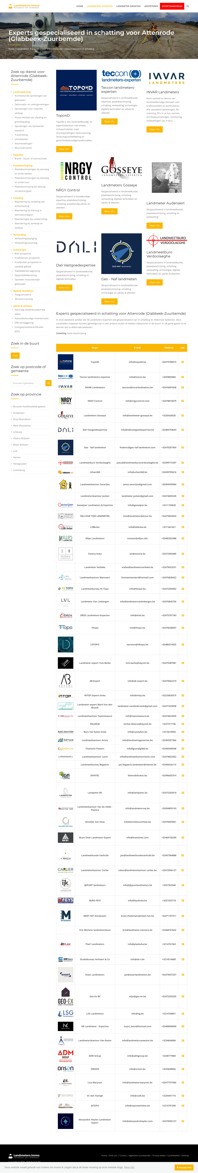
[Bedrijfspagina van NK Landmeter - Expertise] (183, 1026)
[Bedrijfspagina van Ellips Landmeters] (183, 538)
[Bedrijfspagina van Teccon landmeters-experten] (65, 376)
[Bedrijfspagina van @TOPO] (183, 1105)
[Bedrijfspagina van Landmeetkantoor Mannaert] (183, 577)
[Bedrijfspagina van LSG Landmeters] (183, 1013)
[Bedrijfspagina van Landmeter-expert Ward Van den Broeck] (183, 706)
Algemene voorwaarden (140, 1155)
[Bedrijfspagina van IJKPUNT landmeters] (183, 885)
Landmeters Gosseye (119, 185)
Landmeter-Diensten (128, 6)
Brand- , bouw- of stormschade (31, 158)
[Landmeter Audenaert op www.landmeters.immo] (166, 177)
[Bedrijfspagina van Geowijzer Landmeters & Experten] (183, 505)
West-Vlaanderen (22, 425)
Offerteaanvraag (172, 6)
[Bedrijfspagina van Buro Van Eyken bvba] (183, 731)
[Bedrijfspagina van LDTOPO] (183, 644)
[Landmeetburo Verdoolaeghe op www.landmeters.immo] (166, 239)
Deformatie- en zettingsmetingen (32, 104)
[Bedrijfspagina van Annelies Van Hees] (183, 821)
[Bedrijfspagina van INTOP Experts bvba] (183, 695)
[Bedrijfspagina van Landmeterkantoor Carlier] (65, 870)
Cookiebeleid (173, 1155)
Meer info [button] (129, 1167)
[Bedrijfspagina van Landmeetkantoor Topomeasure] (183, 716)
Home (79, 6)
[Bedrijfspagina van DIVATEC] (183, 775)
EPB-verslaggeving (24, 322)
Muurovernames (23, 147)
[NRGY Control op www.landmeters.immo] (76, 170)
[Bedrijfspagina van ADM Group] (183, 1055)
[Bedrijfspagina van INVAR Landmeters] (65, 387)
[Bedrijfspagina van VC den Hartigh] (183, 1095)
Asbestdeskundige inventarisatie (32, 318)
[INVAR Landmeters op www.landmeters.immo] (166, 78)
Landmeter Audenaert (165, 203)
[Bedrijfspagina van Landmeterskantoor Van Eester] (183, 1040)
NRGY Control (68, 190)
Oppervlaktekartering (26, 275)
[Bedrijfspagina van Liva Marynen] (183, 1082)
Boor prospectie (23, 253)
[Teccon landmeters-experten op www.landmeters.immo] (121, 75)
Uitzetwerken (21, 139)
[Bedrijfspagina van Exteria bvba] (183, 553)
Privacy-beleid (159, 1155)
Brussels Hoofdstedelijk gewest (29, 406)
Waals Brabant (20, 444)
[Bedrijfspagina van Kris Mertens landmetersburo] (183, 929)
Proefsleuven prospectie (27, 257)
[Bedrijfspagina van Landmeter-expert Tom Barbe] (183, 662)
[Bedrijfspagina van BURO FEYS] (183, 900)
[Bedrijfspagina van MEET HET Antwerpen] (183, 915)
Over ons (113, 1155)
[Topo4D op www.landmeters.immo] (76, 89)
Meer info (64, 149)
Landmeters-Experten (100, 6)
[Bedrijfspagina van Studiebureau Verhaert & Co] (183, 959)
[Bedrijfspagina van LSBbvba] (183, 527)
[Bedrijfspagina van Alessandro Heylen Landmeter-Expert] (183, 1121)
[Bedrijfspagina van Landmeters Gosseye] (65, 415)
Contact (123, 1155)
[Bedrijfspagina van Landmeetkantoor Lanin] (183, 756)
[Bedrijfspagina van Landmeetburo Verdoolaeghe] (65, 462)
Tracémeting (21, 134)
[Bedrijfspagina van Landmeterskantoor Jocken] (183, 495)
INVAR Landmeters (162, 92)
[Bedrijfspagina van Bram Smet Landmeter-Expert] (183, 837)
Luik (15, 450)
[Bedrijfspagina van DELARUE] (183, 723)
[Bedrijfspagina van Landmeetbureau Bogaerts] (183, 764)
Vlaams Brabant (21, 438)
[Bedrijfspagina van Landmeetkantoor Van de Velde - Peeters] (183, 808)
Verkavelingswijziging (26, 238)
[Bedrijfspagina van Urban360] (183, 472)
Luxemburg (19, 470)
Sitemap (185, 1155)
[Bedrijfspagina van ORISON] (183, 1068)
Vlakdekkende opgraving (27, 270)
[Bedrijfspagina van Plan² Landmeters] (183, 944)
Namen (17, 457)
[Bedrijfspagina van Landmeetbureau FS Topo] (183, 588)
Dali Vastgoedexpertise (75, 265)
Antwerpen (19, 412)
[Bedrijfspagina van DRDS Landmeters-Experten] (183, 615)
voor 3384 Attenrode (52, 48)
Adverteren (151, 6)
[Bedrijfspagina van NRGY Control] (65, 400)
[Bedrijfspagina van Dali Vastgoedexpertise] (65, 429)
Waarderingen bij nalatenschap (31, 219)
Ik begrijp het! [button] (184, 1167)
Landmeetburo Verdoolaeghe (159, 254)
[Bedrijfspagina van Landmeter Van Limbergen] (183, 601)
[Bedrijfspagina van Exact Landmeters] (183, 974)
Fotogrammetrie (23, 294)
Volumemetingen (23, 143)
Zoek (15, 355)
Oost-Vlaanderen (22, 419)
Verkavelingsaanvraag (26, 242)
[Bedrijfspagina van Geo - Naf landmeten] (65, 447)
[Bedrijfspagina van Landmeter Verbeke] (183, 567)
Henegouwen (20, 463)
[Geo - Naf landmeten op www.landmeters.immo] (121, 253)
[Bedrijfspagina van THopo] (183, 627)
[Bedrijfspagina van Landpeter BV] (183, 792)
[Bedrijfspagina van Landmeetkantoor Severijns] (183, 484)
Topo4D (63, 115)
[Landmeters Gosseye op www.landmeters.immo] (121, 168)
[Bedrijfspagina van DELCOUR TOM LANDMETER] (183, 516)
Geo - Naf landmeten (119, 279)
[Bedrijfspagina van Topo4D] (65, 361)
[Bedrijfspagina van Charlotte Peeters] (183, 748)
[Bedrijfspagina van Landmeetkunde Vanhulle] (65, 855)
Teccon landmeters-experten (118, 89)
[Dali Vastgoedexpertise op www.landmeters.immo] (76, 246)
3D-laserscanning (24, 298)
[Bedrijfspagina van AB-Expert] (183, 680)
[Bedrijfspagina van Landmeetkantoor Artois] (183, 740)
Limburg (17, 431)
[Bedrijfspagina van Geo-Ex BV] (183, 996)
